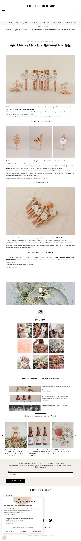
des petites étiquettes (54, 245)
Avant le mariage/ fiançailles (18, 23)
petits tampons (27, 245)
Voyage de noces (42, 26)
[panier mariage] (78, 11)
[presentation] (2, 435)
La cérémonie (45, 23)
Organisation (56, 23)
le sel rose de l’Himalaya (25, 109)
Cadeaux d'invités (28, 29)
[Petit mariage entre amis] (40, 6)
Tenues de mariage (70, 23)
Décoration (34, 23)
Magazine (9, 29)
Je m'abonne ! (15, 480)
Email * (10, 471)
